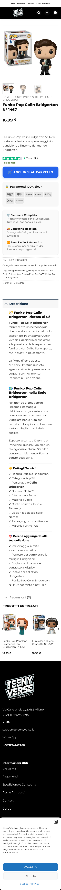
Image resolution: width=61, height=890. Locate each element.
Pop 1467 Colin (43, 274)
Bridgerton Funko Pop (40, 270)
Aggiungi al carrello (33, 172)
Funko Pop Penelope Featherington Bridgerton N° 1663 (15, 644)
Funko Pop (21, 97)
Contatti (8, 800)
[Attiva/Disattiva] (6, 303)
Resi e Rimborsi (14, 792)
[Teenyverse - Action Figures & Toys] (18, 13)
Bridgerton (18, 397)
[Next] (53, 53)
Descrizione (18, 304)
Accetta (30, 866)
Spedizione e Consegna (19, 784)
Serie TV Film (40, 97)
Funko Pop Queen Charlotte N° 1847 (43, 642)
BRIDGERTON (11, 99)
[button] (56, 821)
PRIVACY (34, 884)
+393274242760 (14, 745)
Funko (19, 313)
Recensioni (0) (20, 597)
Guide (7, 808)
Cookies (24, 884)
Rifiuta (30, 876)
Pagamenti (10, 776)
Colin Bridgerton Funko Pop (18, 274)
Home (6, 97)
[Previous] (8, 53)
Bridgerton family (17, 270)
